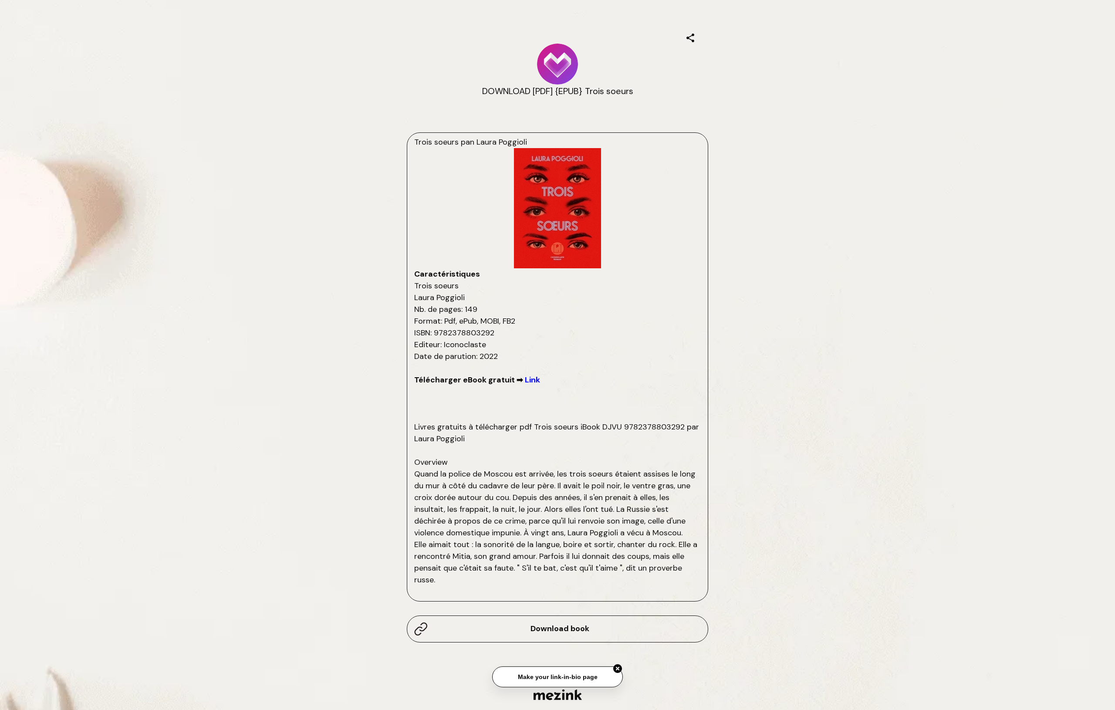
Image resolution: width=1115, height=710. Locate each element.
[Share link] (690, 36)
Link (532, 380)
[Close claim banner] (617, 667)
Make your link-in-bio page (557, 676)
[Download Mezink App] (558, 694)
